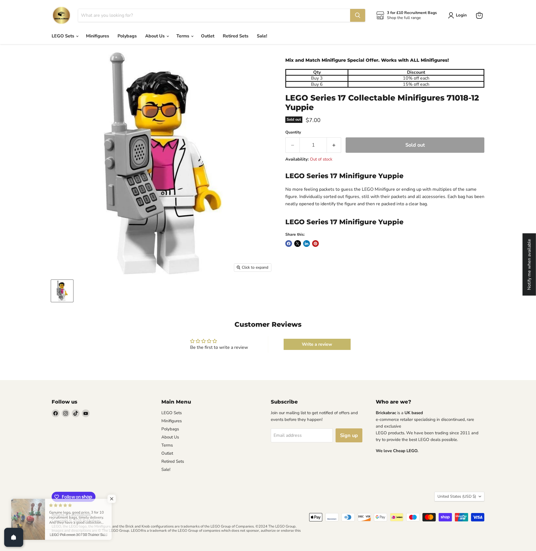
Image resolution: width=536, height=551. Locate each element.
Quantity (293, 132)
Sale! (262, 36)
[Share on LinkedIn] (306, 243)
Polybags (127, 36)
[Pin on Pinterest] (315, 243)
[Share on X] (297, 243)
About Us (155, 36)
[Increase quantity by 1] (334, 145)
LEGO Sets (63, 36)
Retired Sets (235, 36)
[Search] (357, 15)
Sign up (349, 435)
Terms (183, 36)
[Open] (13, 537)
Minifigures (97, 36)
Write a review (317, 344)
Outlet (207, 36)
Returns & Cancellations (71, 514)
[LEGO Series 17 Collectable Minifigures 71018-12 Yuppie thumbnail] (62, 291)
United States (456, 496)
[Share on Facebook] (288, 243)
